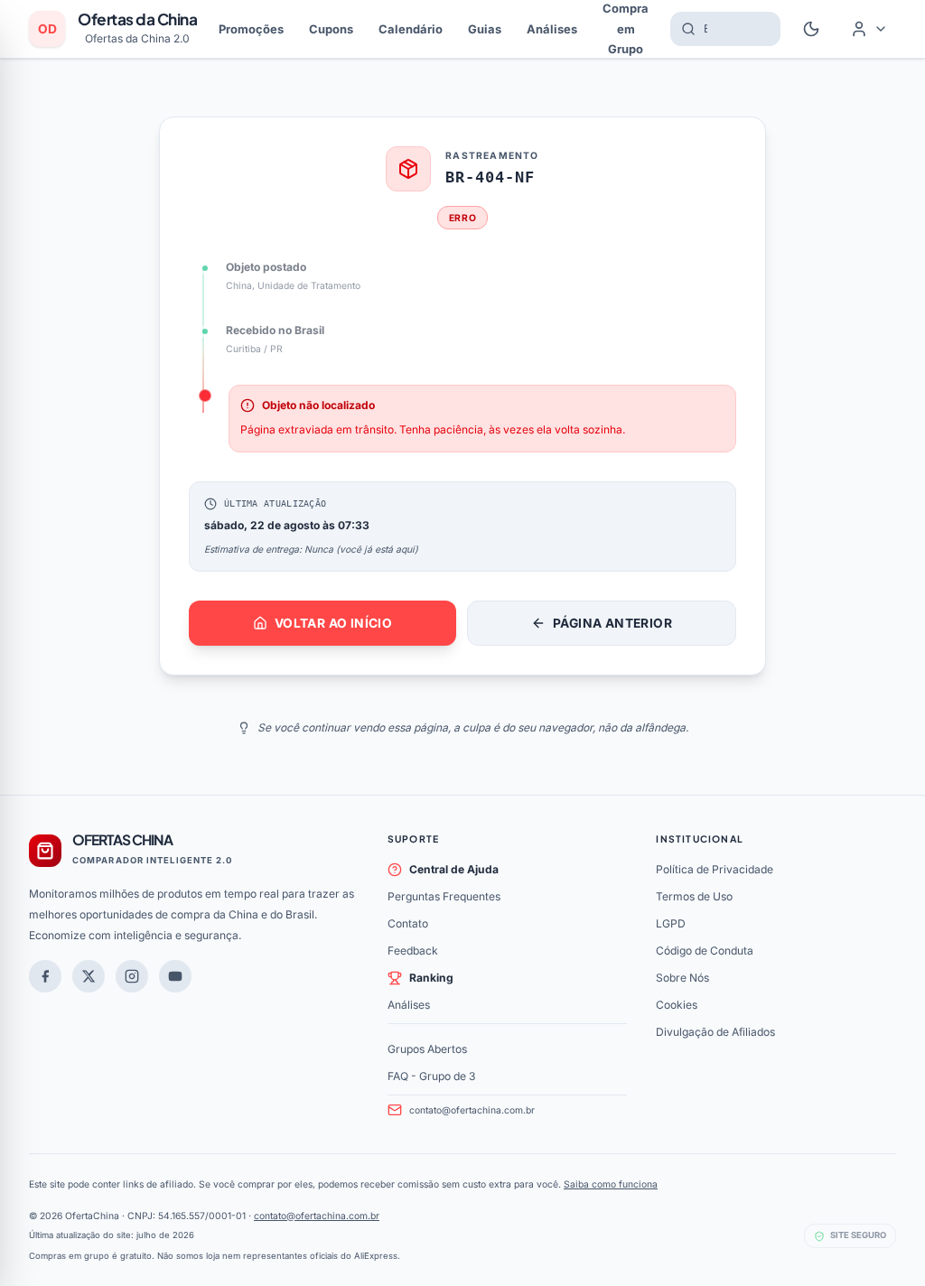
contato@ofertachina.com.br (472, 1109)
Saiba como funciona (611, 1184)
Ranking (431, 977)
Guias (484, 29)
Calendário (410, 29)
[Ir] (175, 976)
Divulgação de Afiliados (715, 1032)
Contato (408, 923)
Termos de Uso (694, 896)
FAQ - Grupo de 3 (431, 1076)
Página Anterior (612, 623)
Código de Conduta (704, 950)
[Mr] (45, 976)
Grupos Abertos (427, 1049)
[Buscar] (683, 29)
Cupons (331, 29)
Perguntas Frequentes (444, 896)
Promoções (251, 29)
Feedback (413, 950)
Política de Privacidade (714, 869)
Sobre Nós (682, 977)
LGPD (671, 923)
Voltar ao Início (333, 623)
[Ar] (132, 976)
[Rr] (88, 976)
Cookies (676, 1004)
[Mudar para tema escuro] (811, 29)
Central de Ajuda (454, 869)
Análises (552, 29)
